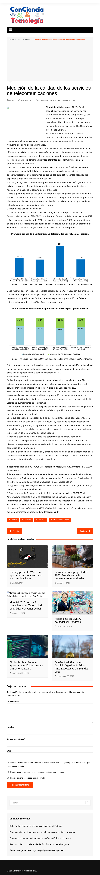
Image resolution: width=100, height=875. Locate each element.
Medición (27, 520)
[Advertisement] (50, 61)
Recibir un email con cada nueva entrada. (27, 778)
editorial (12, 100)
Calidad (14, 520)
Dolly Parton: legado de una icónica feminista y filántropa (36, 826)
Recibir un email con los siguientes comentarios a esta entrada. (37, 772)
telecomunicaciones (60, 520)
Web (9, 751)
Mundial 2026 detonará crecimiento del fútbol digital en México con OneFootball (26, 605)
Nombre (11, 727)
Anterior (16, 531)
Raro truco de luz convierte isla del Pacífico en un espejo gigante (39, 844)
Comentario (13, 701)
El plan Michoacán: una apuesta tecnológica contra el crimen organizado (26, 665)
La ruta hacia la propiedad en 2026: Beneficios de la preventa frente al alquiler (71, 575)
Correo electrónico (16, 739)
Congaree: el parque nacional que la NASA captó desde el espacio (40, 838)
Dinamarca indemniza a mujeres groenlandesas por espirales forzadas (42, 832)
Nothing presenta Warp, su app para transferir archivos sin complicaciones (26, 575)
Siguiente (83, 531)
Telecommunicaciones (66, 100)
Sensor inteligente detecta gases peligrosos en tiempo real (37, 850)
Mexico (53, 100)
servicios (41, 520)
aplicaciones (43, 100)
